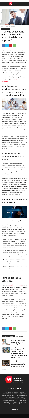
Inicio (2, 26)
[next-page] (5, 370)
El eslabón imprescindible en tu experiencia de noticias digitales (18, 342)
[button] (2, 4)
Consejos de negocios (10, 26)
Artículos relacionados (8, 336)
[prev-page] (3, 370)
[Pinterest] (10, 45)
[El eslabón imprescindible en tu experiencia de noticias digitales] (6, 342)
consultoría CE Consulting (14, 285)
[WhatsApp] (14, 45)
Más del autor (19, 336)
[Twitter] (7, 45)
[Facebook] (3, 45)
